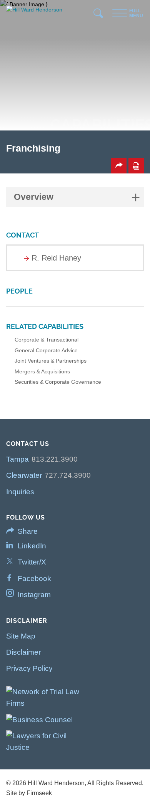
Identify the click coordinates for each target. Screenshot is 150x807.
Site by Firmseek (29, 793)
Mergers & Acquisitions (42, 371)
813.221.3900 (55, 459)
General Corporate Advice (46, 350)
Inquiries (20, 492)
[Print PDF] (136, 165)
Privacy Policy (29, 668)
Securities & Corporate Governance (58, 382)
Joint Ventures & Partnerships (51, 361)
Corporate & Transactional (46, 340)
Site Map (20, 636)
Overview (33, 197)
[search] (98, 14)
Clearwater (24, 475)
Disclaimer (23, 652)
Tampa (17, 459)
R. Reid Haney (56, 258)
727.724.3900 (68, 475)
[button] (119, 165)
